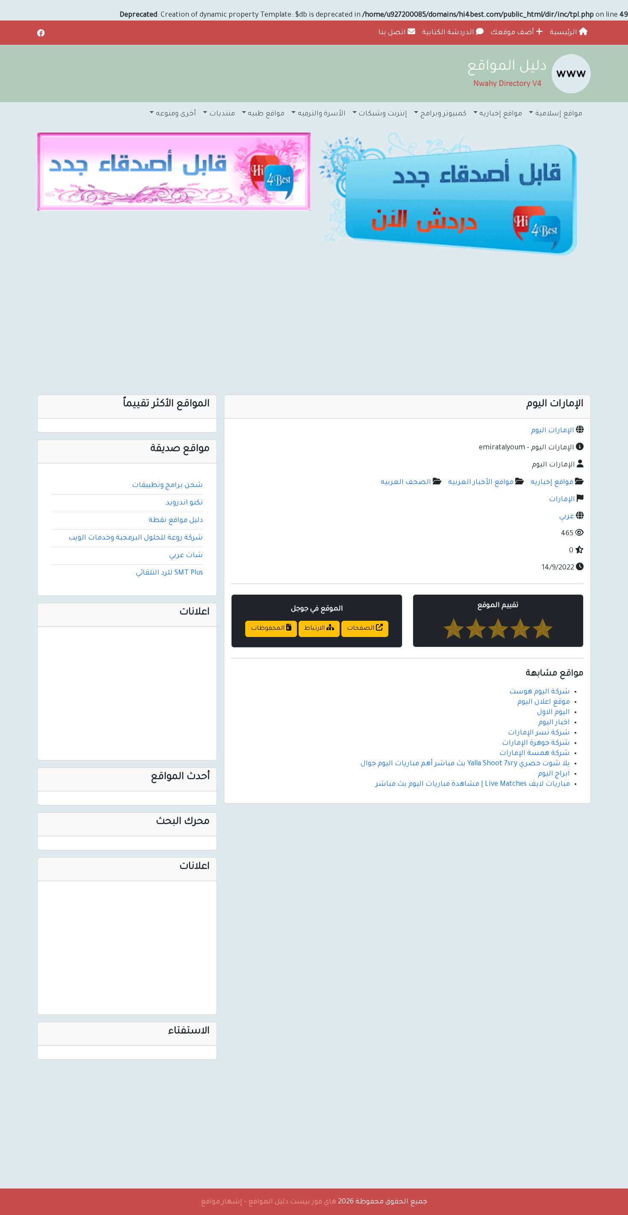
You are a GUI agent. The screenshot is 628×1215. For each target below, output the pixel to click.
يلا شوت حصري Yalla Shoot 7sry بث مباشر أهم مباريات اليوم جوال (465, 764)
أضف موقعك (513, 33)
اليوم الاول (553, 713)
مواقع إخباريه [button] (500, 114)
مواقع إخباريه (552, 483)
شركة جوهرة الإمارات (536, 743)
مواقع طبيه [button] (266, 114)
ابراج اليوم (554, 774)
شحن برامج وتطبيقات (167, 486)
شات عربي (186, 556)
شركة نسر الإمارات (539, 733)
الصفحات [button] (361, 628)
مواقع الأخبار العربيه (481, 483)
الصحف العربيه (406, 483)
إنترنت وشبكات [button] (382, 114)
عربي (566, 517)
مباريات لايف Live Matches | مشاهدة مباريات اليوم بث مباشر (473, 784)
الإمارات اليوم (552, 431)
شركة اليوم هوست (539, 692)
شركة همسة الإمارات (534, 754)
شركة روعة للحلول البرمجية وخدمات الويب (135, 538)
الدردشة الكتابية (449, 33)
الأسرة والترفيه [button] (322, 114)
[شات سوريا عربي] (174, 172)
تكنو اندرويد (184, 503)
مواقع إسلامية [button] (558, 114)
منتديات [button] (222, 114)
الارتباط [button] (315, 628)
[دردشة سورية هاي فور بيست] (454, 197)
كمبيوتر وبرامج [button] (443, 114)
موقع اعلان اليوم (543, 702)
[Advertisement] (334, 326)
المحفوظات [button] (268, 628)
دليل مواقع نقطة (176, 521)
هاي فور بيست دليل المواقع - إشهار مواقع (268, 1202)
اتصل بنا (393, 33)
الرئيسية (564, 33)
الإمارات (562, 500)
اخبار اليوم (554, 723)
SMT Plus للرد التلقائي (169, 573)
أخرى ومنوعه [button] (176, 114)
